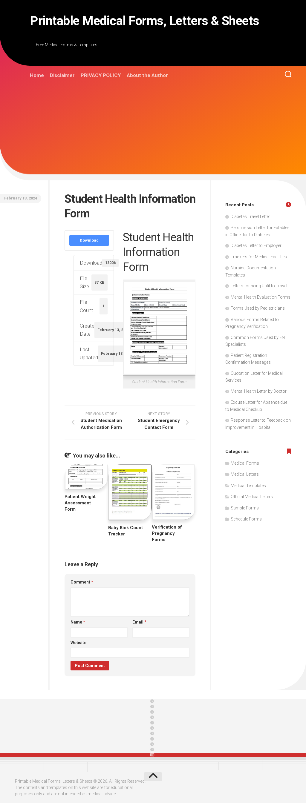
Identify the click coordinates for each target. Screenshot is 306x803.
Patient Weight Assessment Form (80, 503)
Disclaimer (62, 75)
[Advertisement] (160, 129)
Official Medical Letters (252, 496)
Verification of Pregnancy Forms (167, 533)
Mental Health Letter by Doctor (259, 391)
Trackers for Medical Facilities (259, 256)
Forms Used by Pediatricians (258, 308)
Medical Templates (248, 485)
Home (37, 75)
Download (89, 240)
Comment (82, 582)
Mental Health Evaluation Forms (260, 297)
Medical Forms (245, 463)
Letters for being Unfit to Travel (259, 285)
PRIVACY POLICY (101, 75)
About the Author (147, 75)
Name (78, 622)
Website (78, 642)
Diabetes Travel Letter (250, 216)
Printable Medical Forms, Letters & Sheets (144, 20)
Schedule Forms (246, 519)
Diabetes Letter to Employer (256, 245)
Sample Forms (245, 508)
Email (139, 622)
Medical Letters (245, 474)
